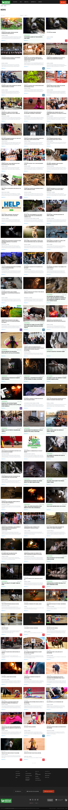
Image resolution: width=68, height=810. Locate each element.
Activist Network (28, 773)
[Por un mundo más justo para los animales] (6, 2)
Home (2, 5)
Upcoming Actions (29, 775)
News (5, 5)
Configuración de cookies (60, 808)
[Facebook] (30, 800)
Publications (37, 778)
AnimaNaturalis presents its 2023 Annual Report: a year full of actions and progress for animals (11, 321)
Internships (27, 777)
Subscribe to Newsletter (28, 780)
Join (21, 1)
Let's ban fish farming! (51, 32)
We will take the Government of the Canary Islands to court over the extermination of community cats (33, 215)
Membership (47, 775)
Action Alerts (18, 773)
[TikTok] (38, 800)
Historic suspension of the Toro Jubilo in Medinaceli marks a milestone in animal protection (55, 189)
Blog (16, 777)
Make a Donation (48, 773)
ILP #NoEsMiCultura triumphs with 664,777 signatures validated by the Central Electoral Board (56, 113)
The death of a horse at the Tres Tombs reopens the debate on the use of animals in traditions (11, 113)
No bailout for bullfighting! (30, 726)
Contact (40, 1)
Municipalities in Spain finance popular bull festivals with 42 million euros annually (11, 405)
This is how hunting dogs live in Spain (56, 506)
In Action (15, 1)
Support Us (33, 1)
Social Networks (38, 780)
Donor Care (47, 777)
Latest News (18, 775)
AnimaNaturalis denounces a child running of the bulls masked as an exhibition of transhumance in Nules (11, 528)
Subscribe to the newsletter (33, 791)
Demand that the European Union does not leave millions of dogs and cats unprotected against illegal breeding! (33, 58)
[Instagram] (35, 800)
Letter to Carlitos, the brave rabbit (56, 351)
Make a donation (49, 791)
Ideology (36, 776)
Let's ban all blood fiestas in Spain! (9, 676)
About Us (26, 1)
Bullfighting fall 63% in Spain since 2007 (55, 701)
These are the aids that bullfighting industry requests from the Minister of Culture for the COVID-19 (11, 728)
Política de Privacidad (52, 808)
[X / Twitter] (33, 800)
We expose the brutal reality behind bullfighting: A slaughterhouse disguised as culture (11, 293)
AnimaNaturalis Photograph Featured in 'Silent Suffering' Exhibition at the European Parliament (11, 241)
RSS (66, 808)
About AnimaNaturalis (37, 774)
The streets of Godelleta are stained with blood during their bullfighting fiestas (33, 326)
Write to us (19, 791)
